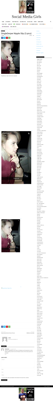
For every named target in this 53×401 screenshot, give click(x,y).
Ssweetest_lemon (40, 338)
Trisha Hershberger (40, 361)
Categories (7, 21)
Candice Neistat (39, 113)
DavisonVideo (39, 146)
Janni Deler (39, 197)
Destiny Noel (39, 149)
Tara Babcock (39, 347)
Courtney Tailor (39, 138)
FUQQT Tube (4, 24)
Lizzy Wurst (39, 249)
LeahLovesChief (39, 232)
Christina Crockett (40, 125)
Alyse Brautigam (39, 73)
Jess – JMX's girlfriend (40, 203)
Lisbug (38, 246)
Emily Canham (39, 164)
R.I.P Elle (38, 302)
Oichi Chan (39, 288)
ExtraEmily (38, 173)
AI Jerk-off (10, 24)
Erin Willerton (39, 172)
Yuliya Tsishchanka (40, 370)
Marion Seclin (39, 259)
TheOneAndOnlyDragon (41, 355)
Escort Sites (38, 39)
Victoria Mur (39, 366)
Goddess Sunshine (40, 184)
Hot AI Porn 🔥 (42, 24)
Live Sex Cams (29, 21)
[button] (50, 21)
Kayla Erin (38, 214)
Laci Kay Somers (40, 229)
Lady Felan (39, 231)
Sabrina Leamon (39, 313)
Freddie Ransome (40, 177)
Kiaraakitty (38, 221)
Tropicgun (38, 362)
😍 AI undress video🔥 (34, 24)
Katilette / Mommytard (41, 212)
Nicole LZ (38, 280)
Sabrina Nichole (39, 314)
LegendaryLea (39, 234)
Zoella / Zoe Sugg (40, 373)
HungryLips (39, 194)
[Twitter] (5, 38)
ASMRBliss (39, 96)
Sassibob (38, 319)
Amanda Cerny (39, 74)
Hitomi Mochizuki (40, 192)
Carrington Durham (40, 116)
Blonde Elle (39, 104)
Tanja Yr (38, 345)
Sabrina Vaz (39, 316)
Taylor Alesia (39, 348)
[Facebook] (2, 38)
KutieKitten (39, 226)
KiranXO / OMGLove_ (40, 225)
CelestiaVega (39, 118)
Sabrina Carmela (39, 311)
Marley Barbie (39, 262)
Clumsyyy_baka (39, 135)
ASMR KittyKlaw (39, 91)
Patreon (38, 291)
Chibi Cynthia (39, 124)
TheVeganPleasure (40, 356)
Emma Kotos (39, 166)
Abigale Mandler (39, 59)
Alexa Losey (39, 65)
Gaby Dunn (39, 180)
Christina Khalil (39, 127)
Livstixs (38, 248)
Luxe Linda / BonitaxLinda (41, 252)
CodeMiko (38, 136)
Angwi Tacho (39, 81)
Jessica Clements (40, 204)
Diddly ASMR (39, 155)
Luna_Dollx (39, 251)
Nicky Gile (38, 279)
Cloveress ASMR (39, 133)
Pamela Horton (39, 290)
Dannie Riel (39, 142)
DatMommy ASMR (40, 144)
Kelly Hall (38, 215)
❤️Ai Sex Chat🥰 (25, 24)
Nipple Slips (39, 282)
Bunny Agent (40, 21)
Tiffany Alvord (39, 358)
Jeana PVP (38, 200)
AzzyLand (38, 101)
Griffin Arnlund (39, 187)
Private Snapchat (40, 297)
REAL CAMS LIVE (13, 26)
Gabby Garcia (39, 178)
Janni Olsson (39, 198)
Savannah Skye (39, 322)
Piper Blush (39, 293)
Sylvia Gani (39, 341)
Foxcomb (38, 175)
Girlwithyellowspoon (40, 183)
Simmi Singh (39, 330)
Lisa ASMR (39, 245)
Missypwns (39, 271)
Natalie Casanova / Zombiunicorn (42, 277)
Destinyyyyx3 (39, 150)
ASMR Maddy (39, 93)
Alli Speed (38, 70)
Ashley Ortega (39, 85)
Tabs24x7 (38, 342)
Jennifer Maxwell (39, 201)
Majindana (38, 256)
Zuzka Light (39, 375)
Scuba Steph (39, 324)
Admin (3, 35)
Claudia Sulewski (39, 132)
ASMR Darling (39, 90)
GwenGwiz (38, 189)
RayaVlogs (38, 305)
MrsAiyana (38, 273)
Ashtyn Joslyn (39, 87)
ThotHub (37, 31)
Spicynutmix (39, 336)
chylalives (38, 129)
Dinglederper (6, 29)
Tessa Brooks (39, 350)
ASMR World (39, 94)
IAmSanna (38, 195)
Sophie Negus (39, 333)
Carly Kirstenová (39, 115)
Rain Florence (39, 304)
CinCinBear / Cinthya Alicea (41, 130)
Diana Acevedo (39, 152)
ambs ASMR (39, 77)
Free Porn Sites (15, 21)
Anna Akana (39, 82)
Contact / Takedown (47, 386)
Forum (35, 21)
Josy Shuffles (39, 208)
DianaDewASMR (39, 153)
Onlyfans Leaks (38, 44)
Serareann (38, 325)
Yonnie (38, 369)
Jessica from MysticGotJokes (42, 206)
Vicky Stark (39, 364)
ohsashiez (38, 287)
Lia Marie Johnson (40, 242)
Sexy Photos (39, 328)
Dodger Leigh (39, 158)
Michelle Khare (39, 268)
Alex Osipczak (39, 62)
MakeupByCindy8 (40, 257)
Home (3, 21)
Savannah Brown (40, 321)
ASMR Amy (39, 88)
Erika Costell (39, 167)
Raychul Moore (39, 307)
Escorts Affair (38, 33)
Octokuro (38, 283)
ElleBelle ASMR (39, 163)
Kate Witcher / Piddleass (41, 211)
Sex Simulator (23, 21)
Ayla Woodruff (39, 99)
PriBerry (38, 294)
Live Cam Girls (38, 48)
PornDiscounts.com (39, 46)
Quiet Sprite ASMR (40, 300)
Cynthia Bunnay (39, 139)
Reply (5, 354)
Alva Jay (38, 71)
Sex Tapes (38, 327)
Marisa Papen (39, 260)
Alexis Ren (38, 67)
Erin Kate (38, 170)
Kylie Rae (38, 228)
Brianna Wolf (39, 108)
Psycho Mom (39, 299)
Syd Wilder (38, 339)
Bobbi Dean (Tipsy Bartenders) (42, 105)
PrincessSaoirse (39, 296)
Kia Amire (38, 220)
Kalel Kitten (39, 209)
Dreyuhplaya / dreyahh (41, 161)
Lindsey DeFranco (40, 243)
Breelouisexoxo (39, 107)
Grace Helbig (39, 186)
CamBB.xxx (38, 50)
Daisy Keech (39, 141)
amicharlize (39, 79)
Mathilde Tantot (39, 263)
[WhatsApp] (9, 38)
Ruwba (38, 310)
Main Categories (39, 254)
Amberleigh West (40, 76)
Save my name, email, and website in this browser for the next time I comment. (15, 377)
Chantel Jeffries (39, 121)
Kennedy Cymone (40, 217)
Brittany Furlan (39, 110)
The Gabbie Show (40, 352)
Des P (38, 147)
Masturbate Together (40, 52)
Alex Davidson (39, 60)
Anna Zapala (39, 84)
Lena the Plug (39, 237)
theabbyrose (39, 353)
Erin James (38, 169)
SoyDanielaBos (39, 335)
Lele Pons (38, 235)
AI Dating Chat (38, 41)
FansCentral (38, 35)
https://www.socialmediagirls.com (13, 339)
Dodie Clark (39, 160)
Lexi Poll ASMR (39, 240)
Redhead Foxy (39, 308)
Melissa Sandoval (40, 265)
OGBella (38, 285)
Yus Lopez (38, 372)
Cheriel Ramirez (39, 122)
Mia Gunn (38, 266)
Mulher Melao (39, 276)
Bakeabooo (39, 102)
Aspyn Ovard (39, 98)
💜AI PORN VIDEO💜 (5, 26)
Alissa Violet (39, 68)
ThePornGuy (38, 37)
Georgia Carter (39, 181)
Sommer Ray (39, 331)
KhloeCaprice (39, 218)
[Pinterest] (7, 38)
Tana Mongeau (39, 344)
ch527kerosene (39, 119)
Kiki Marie (38, 223)
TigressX (38, 359)
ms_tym (38, 274)
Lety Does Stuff (39, 239)
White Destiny (39, 367)
